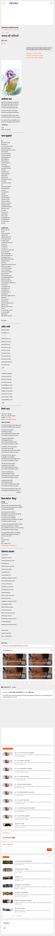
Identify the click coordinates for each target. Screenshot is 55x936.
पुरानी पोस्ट (50, 683)
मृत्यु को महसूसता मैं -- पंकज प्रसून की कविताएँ (22, 884)
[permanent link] (4, 43)
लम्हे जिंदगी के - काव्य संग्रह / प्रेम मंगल (34, 53)
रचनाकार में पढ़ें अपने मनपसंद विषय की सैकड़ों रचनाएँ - (23, 861)
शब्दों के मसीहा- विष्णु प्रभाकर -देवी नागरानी (22, 869)
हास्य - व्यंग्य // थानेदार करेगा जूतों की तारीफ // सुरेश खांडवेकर (25, 808)
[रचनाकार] (13, 4)
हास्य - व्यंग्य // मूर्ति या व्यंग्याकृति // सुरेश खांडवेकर (23, 784)
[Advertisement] (27, 15)
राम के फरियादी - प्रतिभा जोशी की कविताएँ (21, 892)
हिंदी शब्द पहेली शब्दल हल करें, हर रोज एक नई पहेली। (11, 29)
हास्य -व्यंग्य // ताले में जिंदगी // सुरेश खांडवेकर (22, 815)
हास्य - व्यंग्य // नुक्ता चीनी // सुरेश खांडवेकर (22, 800)
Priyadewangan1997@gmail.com (9, 545)
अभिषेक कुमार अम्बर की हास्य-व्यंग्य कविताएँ (34, 55)
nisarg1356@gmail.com (10, 419)
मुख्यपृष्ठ (27, 683)
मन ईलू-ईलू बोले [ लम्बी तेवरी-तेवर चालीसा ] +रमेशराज (40, 676)
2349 (13, 916)
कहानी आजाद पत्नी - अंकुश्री (19, 823)
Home (2, 32)
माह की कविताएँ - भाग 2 (18, 877)
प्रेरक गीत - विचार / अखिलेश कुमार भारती (34, 57)
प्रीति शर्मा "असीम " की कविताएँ (20, 908)
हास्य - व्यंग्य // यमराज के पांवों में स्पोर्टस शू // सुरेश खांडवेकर (24, 752)
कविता (7, 32)
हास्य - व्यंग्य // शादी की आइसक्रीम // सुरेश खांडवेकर (23, 768)
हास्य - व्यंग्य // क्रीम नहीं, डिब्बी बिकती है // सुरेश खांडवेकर (24, 792)
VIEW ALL (50, 856)
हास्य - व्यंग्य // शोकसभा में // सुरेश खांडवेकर (22, 776)
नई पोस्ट (4, 683)
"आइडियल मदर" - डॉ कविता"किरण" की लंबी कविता (23, 900)
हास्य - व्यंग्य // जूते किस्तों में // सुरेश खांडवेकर (22, 760)
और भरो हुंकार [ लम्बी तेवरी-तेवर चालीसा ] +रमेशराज (40, 663)
